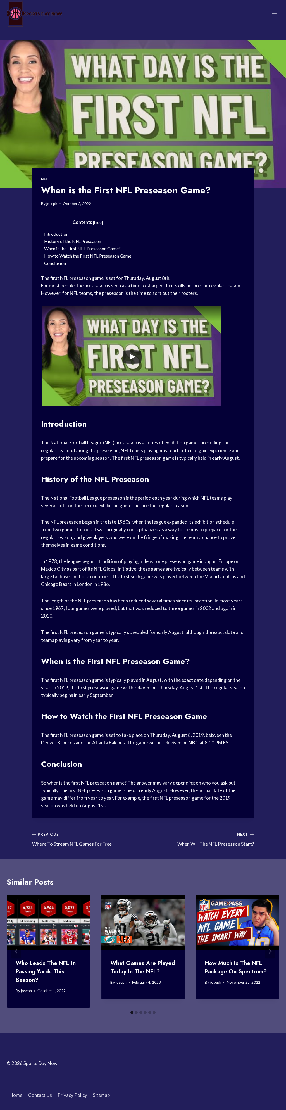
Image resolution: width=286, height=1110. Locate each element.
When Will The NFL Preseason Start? (215, 839)
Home (15, 1095)
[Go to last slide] (16, 951)
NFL (44, 179)
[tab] (131, 1012)
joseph (51, 203)
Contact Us (40, 1095)
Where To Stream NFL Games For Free (72, 839)
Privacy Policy (72, 1095)
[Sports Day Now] (35, 13)
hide (98, 222)
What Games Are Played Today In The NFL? (142, 967)
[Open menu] (274, 13)
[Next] (270, 951)
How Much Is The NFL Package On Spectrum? (236, 967)
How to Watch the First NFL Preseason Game (87, 255)
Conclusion (55, 263)
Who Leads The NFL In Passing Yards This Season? (46, 971)
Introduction (56, 234)
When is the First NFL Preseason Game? (82, 248)
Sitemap (101, 1095)
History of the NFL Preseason (72, 241)
